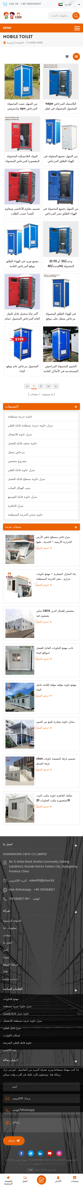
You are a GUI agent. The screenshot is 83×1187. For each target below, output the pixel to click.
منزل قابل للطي (12, 1028)
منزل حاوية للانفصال (20, 434)
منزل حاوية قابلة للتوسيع (22, 497)
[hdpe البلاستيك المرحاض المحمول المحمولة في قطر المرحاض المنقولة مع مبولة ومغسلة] (60, 81)
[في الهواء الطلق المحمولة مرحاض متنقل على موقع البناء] (60, 291)
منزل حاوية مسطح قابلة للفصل (26, 479)
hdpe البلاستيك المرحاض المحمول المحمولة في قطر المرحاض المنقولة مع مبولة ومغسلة (61, 111)
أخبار (5, 950)
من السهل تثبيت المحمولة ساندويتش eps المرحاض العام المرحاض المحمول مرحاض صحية (22, 111)
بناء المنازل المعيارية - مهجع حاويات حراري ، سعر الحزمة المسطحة (56, 576)
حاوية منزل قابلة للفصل (16, 1014)
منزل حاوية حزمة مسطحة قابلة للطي (30, 425)
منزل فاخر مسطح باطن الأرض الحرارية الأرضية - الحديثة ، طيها (54, 539)
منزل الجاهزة (15, 505)
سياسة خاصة (10, 979)
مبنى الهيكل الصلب (19, 488)
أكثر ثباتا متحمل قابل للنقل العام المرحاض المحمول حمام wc (22, 318)
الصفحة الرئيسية (15, 43)
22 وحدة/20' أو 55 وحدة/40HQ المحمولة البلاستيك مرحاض (61, 266)
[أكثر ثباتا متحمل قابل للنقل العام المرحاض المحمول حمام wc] (22, 291)
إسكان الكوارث (11, 1036)
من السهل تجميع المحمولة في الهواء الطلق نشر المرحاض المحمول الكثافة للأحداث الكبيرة (60, 216)
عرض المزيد (42, 548)
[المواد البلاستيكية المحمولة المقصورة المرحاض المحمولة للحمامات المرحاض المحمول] (22, 134)
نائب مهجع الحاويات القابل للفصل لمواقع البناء (54, 650)
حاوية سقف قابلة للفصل (22, 443)
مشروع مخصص (17, 461)
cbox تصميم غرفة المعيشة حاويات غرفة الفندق (55, 761)
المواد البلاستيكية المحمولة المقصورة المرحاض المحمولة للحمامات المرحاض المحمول (22, 161)
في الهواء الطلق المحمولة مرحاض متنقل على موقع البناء (61, 318)
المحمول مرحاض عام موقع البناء (22, 368)
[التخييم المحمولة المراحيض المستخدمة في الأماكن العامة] (60, 344)
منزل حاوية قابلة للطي (21, 470)
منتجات (7, 935)
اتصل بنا (7, 943)
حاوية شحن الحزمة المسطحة (25, 514)
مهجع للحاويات (11, 999)
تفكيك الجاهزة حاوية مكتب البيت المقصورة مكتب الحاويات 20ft (54, 798)
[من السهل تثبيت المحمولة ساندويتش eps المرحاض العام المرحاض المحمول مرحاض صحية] (22, 81)
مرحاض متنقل (16, 452)
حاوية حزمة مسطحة (20, 416)
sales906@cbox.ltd (41, 881)
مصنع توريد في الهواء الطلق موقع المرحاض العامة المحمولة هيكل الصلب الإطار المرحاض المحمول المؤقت (22, 268)
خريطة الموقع (11, 965)
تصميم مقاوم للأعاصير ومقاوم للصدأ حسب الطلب (22, 211)
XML (5, 972)
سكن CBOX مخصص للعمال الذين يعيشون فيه (55, 613)
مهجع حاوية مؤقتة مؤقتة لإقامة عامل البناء (56, 687)
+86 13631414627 (44, 890)
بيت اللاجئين (10, 1050)
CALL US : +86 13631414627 (25, 4)
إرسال (11, 1141)
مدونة (6, 957)
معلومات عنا (10, 928)
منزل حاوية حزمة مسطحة (17, 1006)
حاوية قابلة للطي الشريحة (17, 1043)
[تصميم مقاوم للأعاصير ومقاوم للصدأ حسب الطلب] (22, 186)
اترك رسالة (41, 1180)
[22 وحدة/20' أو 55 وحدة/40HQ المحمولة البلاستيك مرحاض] (60, 239)
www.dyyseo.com (54, 1164)
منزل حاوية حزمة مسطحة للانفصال (22, 1021)
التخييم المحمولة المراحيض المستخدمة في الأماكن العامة (61, 368)
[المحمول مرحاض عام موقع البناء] (22, 344)
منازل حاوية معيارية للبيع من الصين (55, 722)
